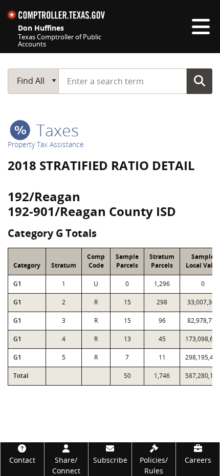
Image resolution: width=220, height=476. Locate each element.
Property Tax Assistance (46, 144)
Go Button (199, 80)
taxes (55, 130)
